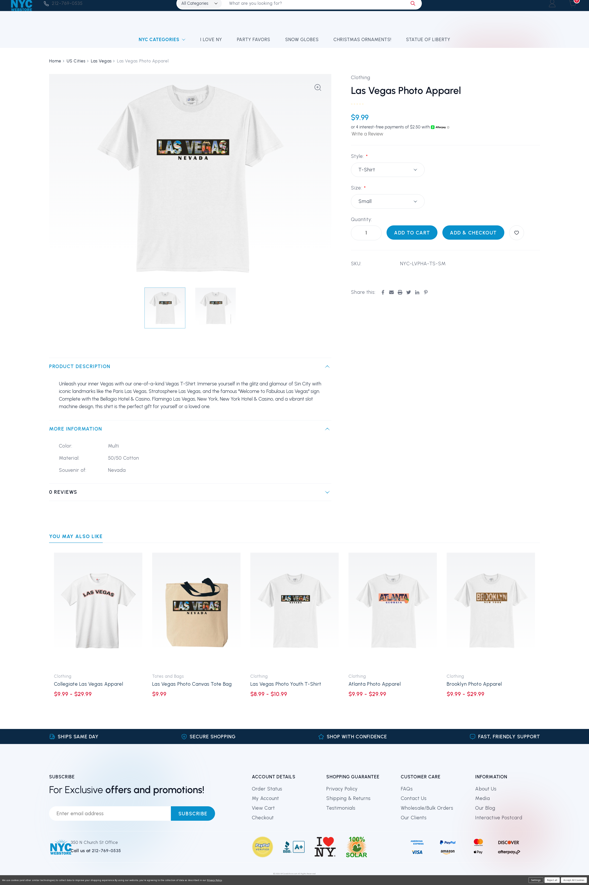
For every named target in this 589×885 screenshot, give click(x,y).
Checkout (263, 818)
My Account (265, 798)
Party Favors (253, 39)
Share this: (363, 292)
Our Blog (485, 808)
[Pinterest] (425, 292)
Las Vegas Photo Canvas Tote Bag (192, 684)
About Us (486, 789)
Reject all (552, 880)
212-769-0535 (67, 3)
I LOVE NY (211, 39)
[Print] (400, 292)
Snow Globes (302, 39)
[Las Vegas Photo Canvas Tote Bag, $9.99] (196, 611)
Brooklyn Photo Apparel (474, 684)
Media (482, 798)
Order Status (267, 789)
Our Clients (414, 818)
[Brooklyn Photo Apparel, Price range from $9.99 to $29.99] (491, 611)
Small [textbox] (365, 201)
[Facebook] (382, 292)
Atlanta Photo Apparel (374, 684)
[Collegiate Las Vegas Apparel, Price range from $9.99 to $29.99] (98, 611)
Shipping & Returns (348, 798)
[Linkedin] (417, 292)
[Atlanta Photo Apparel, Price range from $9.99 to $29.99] (393, 611)
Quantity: (361, 219)
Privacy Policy (342, 789)
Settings (536, 880)
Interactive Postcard (498, 818)
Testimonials (340, 808)
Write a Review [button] (367, 134)
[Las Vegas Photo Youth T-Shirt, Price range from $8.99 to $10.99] (294, 611)
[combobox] (388, 170)
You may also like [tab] (76, 536)
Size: (358, 188)
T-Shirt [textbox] (366, 170)
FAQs (407, 789)
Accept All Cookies (573, 880)
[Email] (391, 292)
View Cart (263, 808)
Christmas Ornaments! (362, 39)
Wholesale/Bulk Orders (427, 808)
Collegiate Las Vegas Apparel (88, 684)
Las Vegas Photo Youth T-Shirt (285, 684)
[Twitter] (408, 292)
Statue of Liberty (428, 39)
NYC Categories (159, 39)
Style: (359, 156)
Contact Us (414, 798)
